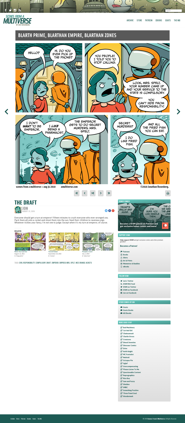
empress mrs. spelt (67, 262)
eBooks (126, 267)
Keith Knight (128, 351)
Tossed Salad (52, 252)
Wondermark (128, 396)
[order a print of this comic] (168, 193)
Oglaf (125, 363)
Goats (168, 20)
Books (125, 255)
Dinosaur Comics (129, 345)
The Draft (25, 202)
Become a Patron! (128, 246)
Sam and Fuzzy (129, 381)
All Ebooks (127, 313)
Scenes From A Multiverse (156, 419)
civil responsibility (27, 262)
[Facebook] (5, 11)
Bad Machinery (129, 327)
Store (139, 20)
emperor (55, 262)
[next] (100, 193)
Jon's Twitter (128, 281)
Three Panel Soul (130, 393)
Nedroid (126, 357)
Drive (125, 348)
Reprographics (128, 375)
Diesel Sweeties (129, 342)
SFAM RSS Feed (129, 284)
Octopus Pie (128, 360)
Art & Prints (127, 261)
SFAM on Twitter (129, 287)
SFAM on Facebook (130, 290)
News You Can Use (20, 252)
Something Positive (130, 390)
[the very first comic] (76, 193)
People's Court (87, 252)
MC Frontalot (128, 354)
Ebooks (159, 20)
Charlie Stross (128, 336)
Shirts (125, 258)
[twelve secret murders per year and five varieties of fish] (92, 108)
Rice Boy (126, 378)
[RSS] (19, 11)
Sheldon (126, 384)
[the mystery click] (92, 193)
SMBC (125, 387)
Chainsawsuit (128, 333)
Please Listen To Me (131, 369)
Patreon (148, 20)
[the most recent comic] (109, 193)
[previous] (84, 193)
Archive (130, 20)
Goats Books (128, 310)
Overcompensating (130, 366)
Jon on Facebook (129, 293)
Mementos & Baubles (131, 264)
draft (48, 262)
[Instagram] (15, 11)
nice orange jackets (84, 262)
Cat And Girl (127, 330)
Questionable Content (132, 372)
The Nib (177, 20)
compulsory (41, 262)
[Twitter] (10, 11)
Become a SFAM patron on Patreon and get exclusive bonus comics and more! (139, 225)
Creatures (127, 339)
